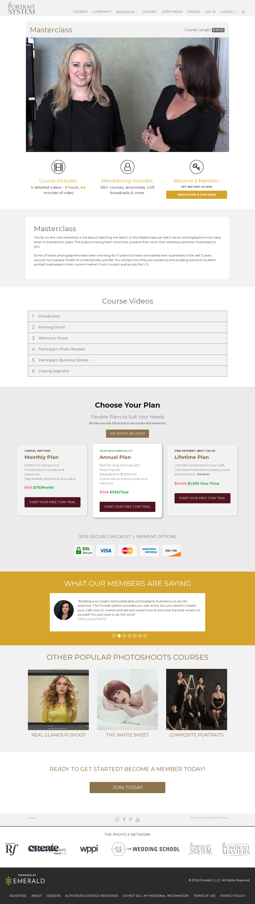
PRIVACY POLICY (232, 896)
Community (101, 12)
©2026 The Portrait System (208, 817)
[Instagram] (117, 819)
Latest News (172, 12)
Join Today (127, 787)
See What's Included (127, 433)
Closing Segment (51, 371)
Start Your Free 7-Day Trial (52, 502)
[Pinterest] (131, 819)
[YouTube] (137, 819)
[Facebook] (124, 819)
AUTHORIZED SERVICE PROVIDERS (91, 896)
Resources (125, 12)
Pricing (193, 12)
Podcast (149, 12)
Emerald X (206, 880)
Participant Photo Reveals (59, 349)
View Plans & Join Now (197, 194)
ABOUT (36, 896)
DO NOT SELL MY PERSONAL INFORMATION (156, 896)
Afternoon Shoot (50, 338)
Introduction (47, 316)
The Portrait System (21, 8)
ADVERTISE (18, 896)
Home (32, 817)
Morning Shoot (49, 327)
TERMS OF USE (204, 896)
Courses (80, 12)
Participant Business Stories (60, 360)
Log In (210, 12)
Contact (227, 12)
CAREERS (53, 896)
